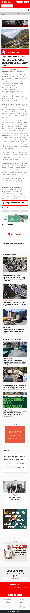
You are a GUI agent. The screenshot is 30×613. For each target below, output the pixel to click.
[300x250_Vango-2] (15, 528)
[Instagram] (22, 2)
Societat (6, 13)
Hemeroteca (26, 587)
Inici (3, 13)
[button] (25, 6)
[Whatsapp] (27, 2)
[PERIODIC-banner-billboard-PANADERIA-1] (15, 26)
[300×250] (15, 444)
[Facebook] (17, 2)
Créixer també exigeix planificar (13, 243)
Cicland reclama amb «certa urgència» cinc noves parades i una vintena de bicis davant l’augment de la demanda (14, 278)
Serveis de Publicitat (17, 587)
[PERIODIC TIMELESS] (15, 500)
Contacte (9, 587)
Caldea (16, 202)
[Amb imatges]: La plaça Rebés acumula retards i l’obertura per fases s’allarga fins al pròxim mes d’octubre (14, 362)
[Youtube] (25, 2)
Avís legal (15, 591)
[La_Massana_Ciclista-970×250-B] (15, 221)
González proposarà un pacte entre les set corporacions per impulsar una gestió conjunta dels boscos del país (15, 387)
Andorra (11, 202)
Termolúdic (21, 202)
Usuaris (10, 204)
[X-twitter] (19, 2)
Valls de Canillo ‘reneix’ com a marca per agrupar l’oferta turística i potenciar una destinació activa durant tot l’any (14, 413)
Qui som (3, 587)
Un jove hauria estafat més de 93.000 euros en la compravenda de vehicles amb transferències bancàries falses (14, 304)
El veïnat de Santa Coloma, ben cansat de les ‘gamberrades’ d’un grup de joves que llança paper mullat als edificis (14, 330)
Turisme (5, 204)
